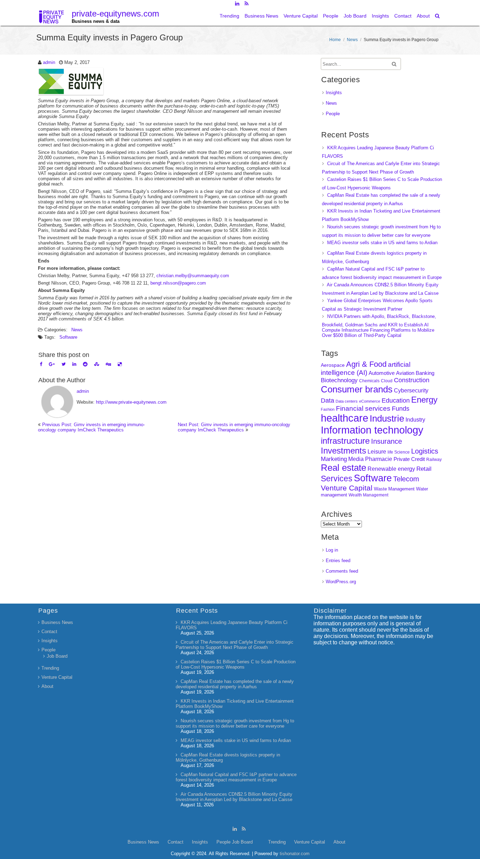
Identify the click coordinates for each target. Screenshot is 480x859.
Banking (425, 373)
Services (336, 478)
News (352, 39)
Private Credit (409, 459)
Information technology (372, 430)
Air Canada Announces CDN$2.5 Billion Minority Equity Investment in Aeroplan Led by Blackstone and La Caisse (234, 797)
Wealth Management (368, 495)
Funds (400, 408)
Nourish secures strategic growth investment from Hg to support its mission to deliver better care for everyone (235, 723)
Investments (343, 450)
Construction (411, 380)
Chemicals (369, 380)
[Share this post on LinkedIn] (74, 364)
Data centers (347, 401)
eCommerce (369, 401)
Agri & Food (366, 364)
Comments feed (342, 571)
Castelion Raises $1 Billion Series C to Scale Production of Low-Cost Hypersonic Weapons (236, 664)
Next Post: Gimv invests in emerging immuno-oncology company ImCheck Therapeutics (234, 427)
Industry (415, 420)
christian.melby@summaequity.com (192, 275)
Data (327, 400)
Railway (434, 459)
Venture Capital (301, 16)
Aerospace (333, 365)
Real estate (343, 468)
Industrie (387, 418)
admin (49, 62)
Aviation (405, 373)
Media (356, 459)
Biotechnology (339, 380)
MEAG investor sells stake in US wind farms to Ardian (382, 242)
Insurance (386, 441)
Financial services (363, 408)
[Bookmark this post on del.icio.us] (120, 364)
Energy (424, 399)
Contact (402, 16)
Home (335, 39)
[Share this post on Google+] (52, 364)
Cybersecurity (411, 390)
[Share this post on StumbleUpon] (96, 364)
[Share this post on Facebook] (41, 364)
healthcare (344, 418)
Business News (261, 16)
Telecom (406, 479)
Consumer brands (357, 389)
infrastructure (345, 440)
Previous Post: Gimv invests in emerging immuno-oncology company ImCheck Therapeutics (91, 427)
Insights (380, 16)
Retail (424, 469)
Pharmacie (378, 459)
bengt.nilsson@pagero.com (178, 283)
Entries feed (338, 560)
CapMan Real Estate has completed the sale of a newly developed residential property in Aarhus (235, 684)
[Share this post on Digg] (108, 364)
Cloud (387, 380)
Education (396, 400)
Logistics (424, 451)
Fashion (328, 409)
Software (68, 337)
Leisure (377, 452)
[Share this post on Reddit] (85, 364)
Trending (229, 16)
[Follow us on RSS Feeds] (246, 3)
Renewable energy (391, 469)
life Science (399, 452)
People (330, 16)
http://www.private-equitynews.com (131, 402)
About (423, 16)
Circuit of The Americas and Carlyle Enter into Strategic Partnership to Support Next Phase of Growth (234, 644)
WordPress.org (341, 581)
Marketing (334, 459)
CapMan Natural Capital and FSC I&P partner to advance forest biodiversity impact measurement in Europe (236, 777)
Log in (332, 550)
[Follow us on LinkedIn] (237, 3)
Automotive (382, 373)
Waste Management (394, 489)
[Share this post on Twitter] (63, 364)
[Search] (437, 16)
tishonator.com (295, 853)
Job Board (355, 16)
